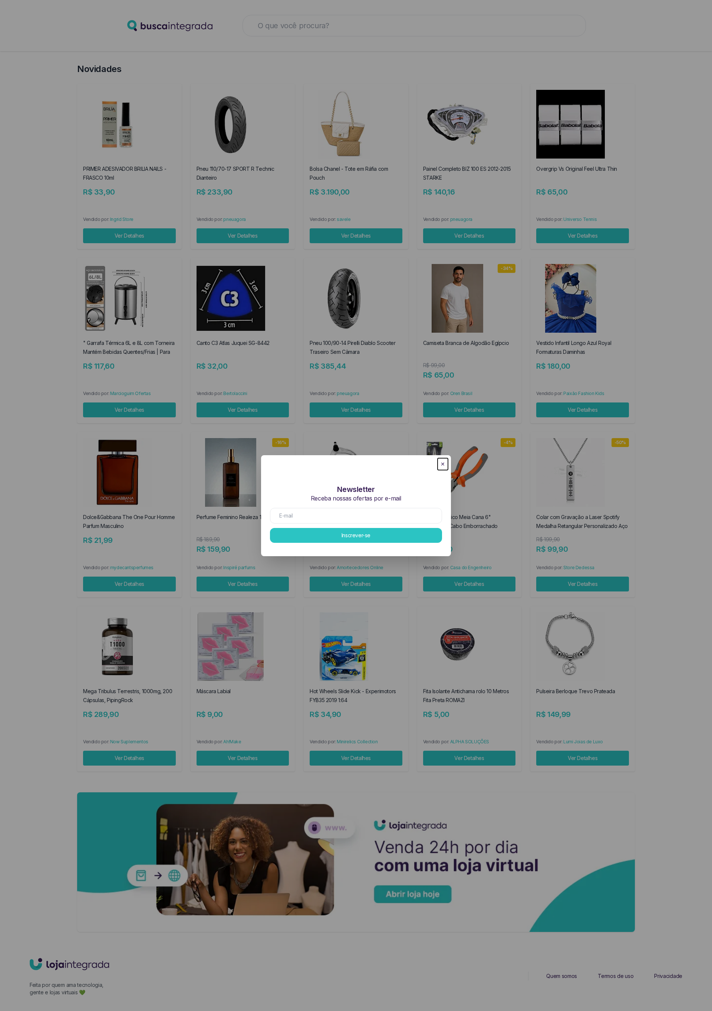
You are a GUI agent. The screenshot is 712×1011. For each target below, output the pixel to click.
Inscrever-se (356, 535)
